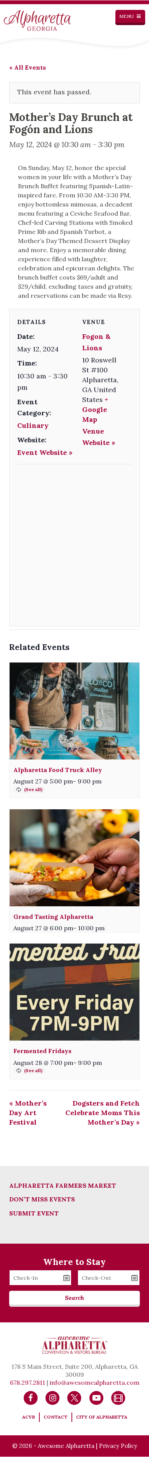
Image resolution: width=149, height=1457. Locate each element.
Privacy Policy (118, 1445)
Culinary (33, 425)
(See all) (33, 789)
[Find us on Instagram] (52, 1397)
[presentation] (74, 711)
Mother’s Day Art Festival (28, 1113)
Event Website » (45, 452)
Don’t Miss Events (42, 1199)
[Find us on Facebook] (31, 1397)
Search (74, 1297)
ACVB (28, 1417)
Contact (56, 1417)
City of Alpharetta (101, 1417)
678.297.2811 (27, 1382)
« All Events (27, 67)
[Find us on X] (74, 1397)
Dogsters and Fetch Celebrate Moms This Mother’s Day (102, 1113)
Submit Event (34, 1213)
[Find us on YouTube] (96, 1397)
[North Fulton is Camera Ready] (118, 1397)
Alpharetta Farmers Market (62, 1185)
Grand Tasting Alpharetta (53, 916)
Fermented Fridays (42, 1051)
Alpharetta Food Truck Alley (57, 770)
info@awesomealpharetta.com (94, 1382)
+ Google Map (95, 409)
